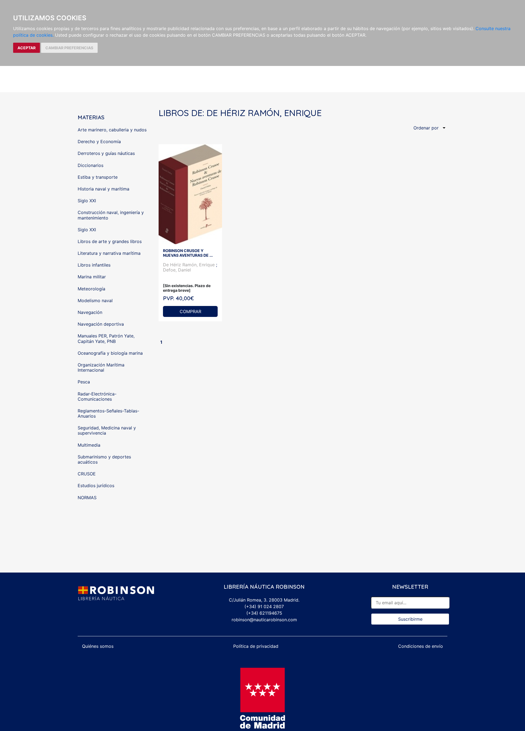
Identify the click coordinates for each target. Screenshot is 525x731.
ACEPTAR (27, 47)
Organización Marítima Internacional (101, 367)
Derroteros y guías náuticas (106, 153)
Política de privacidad (255, 646)
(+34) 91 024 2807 (264, 606)
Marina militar (92, 276)
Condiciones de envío (420, 646)
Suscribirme (410, 619)
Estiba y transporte (98, 177)
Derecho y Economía (99, 141)
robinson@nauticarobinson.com (264, 619)
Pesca (84, 382)
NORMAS (87, 497)
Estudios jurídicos (96, 485)
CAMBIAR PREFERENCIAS (69, 47)
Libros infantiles (94, 265)
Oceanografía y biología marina (110, 353)
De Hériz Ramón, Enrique (189, 264)
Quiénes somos (97, 646)
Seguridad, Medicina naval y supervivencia (107, 430)
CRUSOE (87, 473)
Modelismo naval (95, 300)
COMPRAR (190, 311)
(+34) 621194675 (264, 613)
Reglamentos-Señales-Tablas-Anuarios (108, 413)
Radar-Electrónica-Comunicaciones (97, 396)
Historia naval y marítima (103, 189)
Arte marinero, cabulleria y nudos (112, 129)
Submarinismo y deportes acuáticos (104, 459)
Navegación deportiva (101, 324)
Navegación (90, 312)
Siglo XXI (87, 200)
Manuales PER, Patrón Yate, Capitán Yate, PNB (106, 338)
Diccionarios (90, 165)
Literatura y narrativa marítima (109, 253)
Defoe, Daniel (177, 270)
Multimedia (89, 445)
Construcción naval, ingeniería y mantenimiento (111, 215)
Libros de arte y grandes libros (110, 241)
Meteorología (91, 288)
